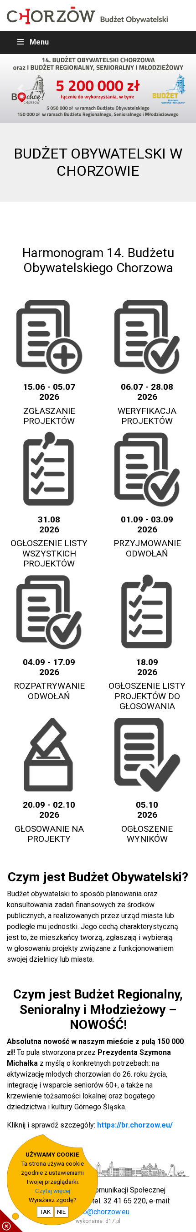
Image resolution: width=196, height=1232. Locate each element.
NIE (61, 1211)
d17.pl (112, 1221)
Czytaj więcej (52, 1190)
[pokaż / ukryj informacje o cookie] (11, 1220)
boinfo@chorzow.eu (98, 1211)
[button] (20, 88)
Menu (39, 42)
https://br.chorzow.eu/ (135, 1125)
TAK (45, 1211)
